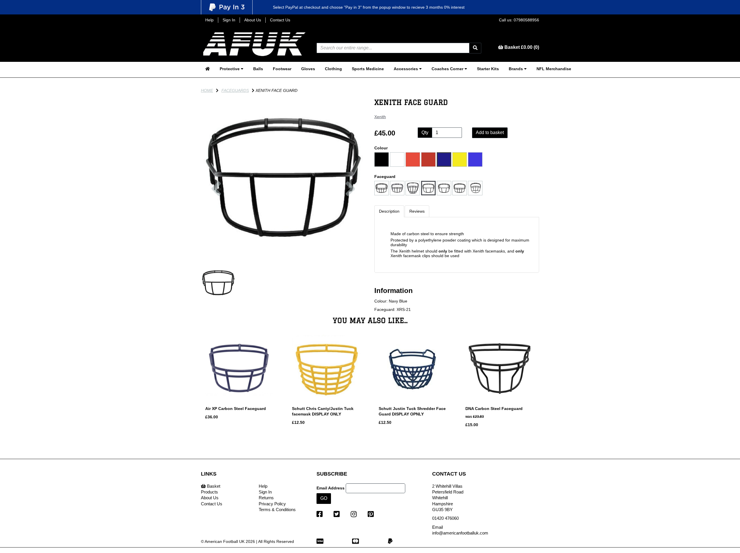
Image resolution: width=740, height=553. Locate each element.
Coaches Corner (448, 68)
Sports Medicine (368, 68)
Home (207, 90)
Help (209, 20)
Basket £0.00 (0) (521, 47)
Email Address (331, 488)
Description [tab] (389, 211)
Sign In (229, 20)
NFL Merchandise (553, 68)
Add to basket (490, 132)
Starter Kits (488, 68)
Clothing (333, 68)
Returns (266, 497)
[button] (216, 218)
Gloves (308, 68)
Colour (381, 148)
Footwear (282, 68)
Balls (258, 68)
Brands (516, 68)
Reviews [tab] (417, 211)
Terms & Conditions (277, 509)
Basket (213, 486)
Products (209, 491)
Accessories (406, 68)
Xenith (380, 116)
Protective (230, 68)
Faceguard (384, 176)
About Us (252, 20)
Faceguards (235, 90)
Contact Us (280, 20)
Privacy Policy (272, 503)
